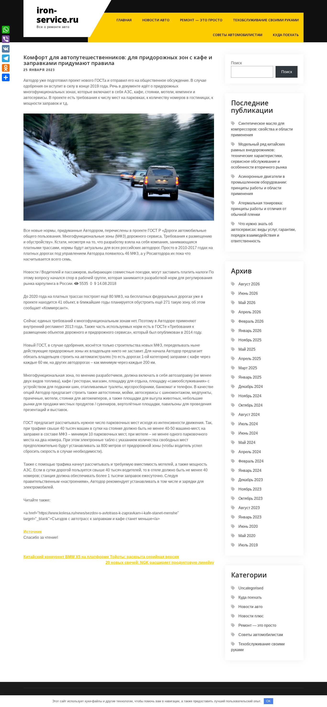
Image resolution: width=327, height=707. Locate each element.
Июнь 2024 (248, 433)
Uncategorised (250, 588)
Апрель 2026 (249, 312)
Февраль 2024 (251, 461)
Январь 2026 (249, 331)
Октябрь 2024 (250, 405)
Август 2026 (249, 284)
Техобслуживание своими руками (266, 20)
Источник (32, 532)
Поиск (236, 63)
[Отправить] (6, 77)
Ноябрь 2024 (249, 396)
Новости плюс (251, 616)
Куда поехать (286, 35)
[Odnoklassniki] (6, 68)
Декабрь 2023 (250, 480)
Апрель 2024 (249, 452)
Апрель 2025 (249, 359)
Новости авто (155, 20)
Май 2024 (246, 443)
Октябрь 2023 (250, 498)
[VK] (6, 49)
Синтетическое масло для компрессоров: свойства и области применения (262, 129)
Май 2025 (246, 349)
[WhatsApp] (6, 29)
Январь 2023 (249, 517)
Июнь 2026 (248, 293)
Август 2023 (249, 508)
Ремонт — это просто (201, 20)
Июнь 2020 (248, 526)
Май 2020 (246, 536)
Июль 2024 (248, 424)
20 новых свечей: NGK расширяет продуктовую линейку (160, 562)
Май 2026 (246, 303)
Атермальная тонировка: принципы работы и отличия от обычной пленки (258, 209)
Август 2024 (249, 415)
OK (268, 701)
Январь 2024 (249, 470)
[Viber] (6, 39)
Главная (124, 20)
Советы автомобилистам (237, 35)
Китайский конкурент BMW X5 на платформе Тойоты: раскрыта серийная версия (101, 557)
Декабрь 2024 (250, 387)
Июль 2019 (248, 545)
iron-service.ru (58, 15)
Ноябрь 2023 (249, 489)
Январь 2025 (249, 377)
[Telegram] (6, 58)
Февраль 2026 (251, 321)
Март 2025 (247, 368)
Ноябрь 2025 (249, 340)
